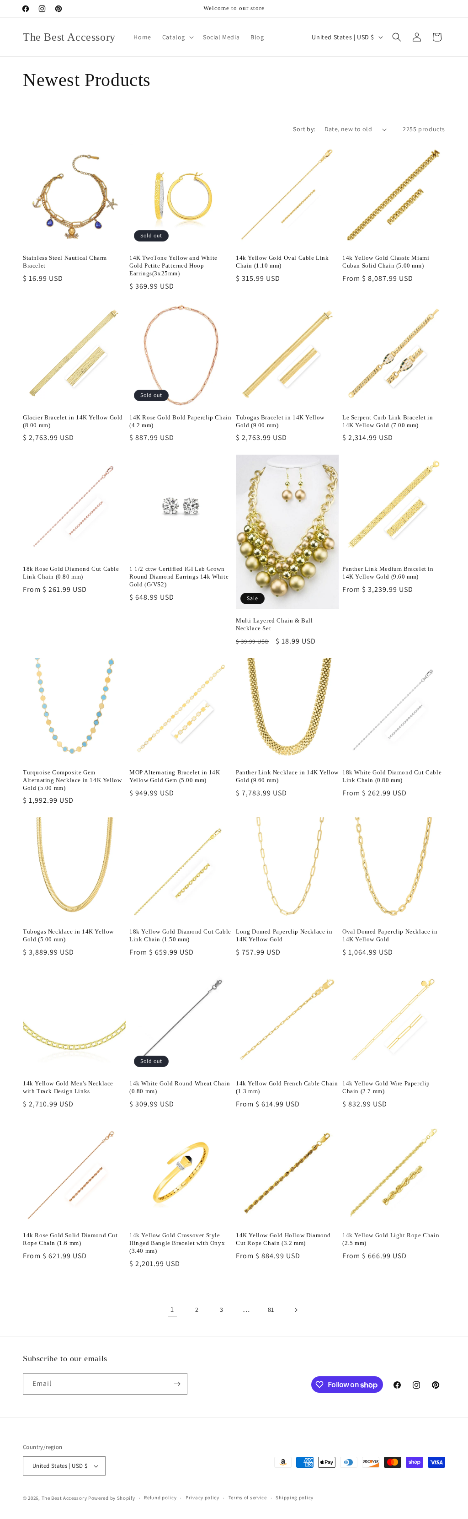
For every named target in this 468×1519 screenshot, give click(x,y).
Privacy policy (202, 1497)
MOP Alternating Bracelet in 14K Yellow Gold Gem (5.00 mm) (174, 776)
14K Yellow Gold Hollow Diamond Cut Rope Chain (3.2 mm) (283, 1239)
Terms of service (248, 1497)
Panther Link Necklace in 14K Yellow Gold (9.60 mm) (287, 776)
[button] (177, 37)
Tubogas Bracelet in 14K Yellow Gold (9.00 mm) (280, 421)
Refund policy (160, 1497)
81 (271, 1309)
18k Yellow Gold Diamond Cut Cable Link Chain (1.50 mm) (180, 935)
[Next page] (296, 1310)
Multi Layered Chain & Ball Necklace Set (274, 624)
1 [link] (172, 1309)
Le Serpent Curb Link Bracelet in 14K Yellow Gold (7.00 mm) (387, 421)
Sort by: (304, 129)
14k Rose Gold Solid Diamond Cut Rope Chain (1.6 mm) (70, 1239)
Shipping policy (295, 1497)
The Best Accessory (64, 1498)
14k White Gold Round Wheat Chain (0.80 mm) (179, 1087)
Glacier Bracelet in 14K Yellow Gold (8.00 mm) (73, 421)
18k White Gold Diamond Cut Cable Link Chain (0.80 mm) (391, 776)
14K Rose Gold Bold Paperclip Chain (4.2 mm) (180, 421)
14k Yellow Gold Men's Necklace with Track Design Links (68, 1087)
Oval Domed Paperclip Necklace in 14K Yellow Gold (389, 935)
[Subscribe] (177, 1384)
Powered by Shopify (111, 1498)
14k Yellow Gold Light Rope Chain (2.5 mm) (390, 1239)
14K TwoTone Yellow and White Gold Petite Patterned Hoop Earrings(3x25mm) (173, 265)
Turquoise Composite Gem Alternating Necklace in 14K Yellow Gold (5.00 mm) (72, 780)
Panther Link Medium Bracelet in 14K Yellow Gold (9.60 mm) (388, 572)
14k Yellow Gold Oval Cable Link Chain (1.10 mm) (282, 261)
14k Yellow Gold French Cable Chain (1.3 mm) (287, 1087)
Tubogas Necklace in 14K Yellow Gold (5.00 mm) (68, 935)
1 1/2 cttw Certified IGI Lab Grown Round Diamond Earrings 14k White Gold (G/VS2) (179, 576)
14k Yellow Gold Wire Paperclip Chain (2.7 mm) (386, 1087)
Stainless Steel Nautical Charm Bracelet (65, 261)
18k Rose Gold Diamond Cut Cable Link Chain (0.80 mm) (71, 572)
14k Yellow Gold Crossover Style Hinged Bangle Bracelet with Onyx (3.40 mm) (177, 1243)
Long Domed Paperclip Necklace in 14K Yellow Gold (284, 935)
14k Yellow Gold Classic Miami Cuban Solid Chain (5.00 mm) (385, 261)
